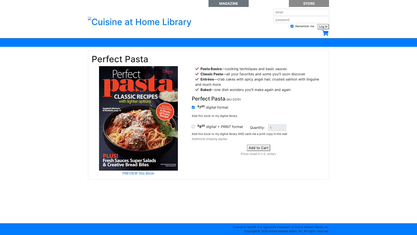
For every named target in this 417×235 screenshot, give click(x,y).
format (212, 107)
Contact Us (107, 228)
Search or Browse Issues (159, 42)
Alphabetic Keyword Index (251, 42)
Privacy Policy (146, 228)
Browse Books (204, 42)
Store (309, 3)
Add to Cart (258, 148)
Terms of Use (186, 228)
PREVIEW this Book (138, 173)
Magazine (228, 3)
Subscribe (118, 42)
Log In (323, 26)
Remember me (304, 26)
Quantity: (257, 127)
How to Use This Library (306, 42)
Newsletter (269, 3)
